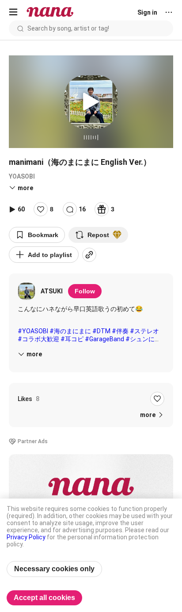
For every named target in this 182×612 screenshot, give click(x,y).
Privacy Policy (26, 537)
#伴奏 (120, 331)
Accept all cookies (44, 597)
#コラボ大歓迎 (38, 339)
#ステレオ (144, 331)
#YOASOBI (33, 331)
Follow (85, 291)
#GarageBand (104, 339)
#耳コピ (72, 339)
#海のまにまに (70, 331)
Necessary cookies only (54, 569)
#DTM (101, 331)
